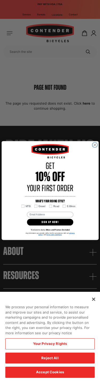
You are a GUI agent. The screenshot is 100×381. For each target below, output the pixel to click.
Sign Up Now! (50, 222)
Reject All (49, 358)
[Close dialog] (94, 145)
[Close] (93, 299)
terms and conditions (54, 235)
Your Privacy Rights (50, 343)
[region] (50, 336)
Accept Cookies (50, 372)
